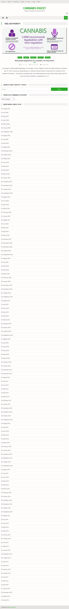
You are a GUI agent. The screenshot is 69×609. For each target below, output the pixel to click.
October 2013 (7, 539)
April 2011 (6, 585)
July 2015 (5, 473)
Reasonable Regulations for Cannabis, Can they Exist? (34, 61)
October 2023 (7, 155)
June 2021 (6, 224)
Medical (33, 57)
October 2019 (7, 293)
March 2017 (6, 396)
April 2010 (6, 600)
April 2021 (6, 231)
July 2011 (5, 577)
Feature (9, 1)
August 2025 (6, 135)
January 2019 (7, 327)
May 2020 (6, 266)
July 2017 (5, 381)
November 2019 (7, 289)
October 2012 (7, 558)
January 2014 (7, 535)
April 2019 (6, 316)
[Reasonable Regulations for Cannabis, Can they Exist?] (34, 41)
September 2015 (8, 466)
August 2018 (6, 339)
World (38, 1)
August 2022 (6, 197)
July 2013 (5, 542)
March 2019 (6, 320)
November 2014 (7, 504)
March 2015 (6, 489)
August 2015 (6, 469)
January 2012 (7, 569)
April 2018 (6, 354)
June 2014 (6, 523)
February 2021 (7, 239)
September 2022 (8, 193)
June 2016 (6, 431)
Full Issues (16, 1)
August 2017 (6, 377)
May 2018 (6, 350)
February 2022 (7, 212)
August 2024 (6, 147)
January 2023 (7, 178)
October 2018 (7, 331)
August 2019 (6, 301)
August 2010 (6, 596)
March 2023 (6, 174)
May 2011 (6, 581)
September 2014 (8, 512)
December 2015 (7, 454)
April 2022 (6, 205)
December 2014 (7, 500)
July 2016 (5, 427)
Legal (34, 1)
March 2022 (6, 208)
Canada (22, 1)
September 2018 (8, 335)
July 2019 (5, 304)
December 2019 (7, 285)
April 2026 (6, 120)
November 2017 (7, 373)
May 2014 (6, 527)
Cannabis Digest (34, 8)
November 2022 (7, 185)
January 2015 (7, 496)
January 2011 (7, 588)
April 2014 (6, 531)
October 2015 (7, 462)
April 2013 (6, 546)
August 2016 (6, 423)
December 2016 (7, 408)
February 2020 (7, 277)
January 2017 (7, 404)
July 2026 (5, 112)
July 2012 (5, 562)
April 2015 (6, 485)
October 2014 (7, 508)
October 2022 (7, 189)
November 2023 (7, 151)
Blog (20, 57)
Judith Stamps (34, 64)
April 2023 (6, 170)
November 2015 (7, 458)
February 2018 (7, 362)
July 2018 (5, 343)
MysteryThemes (12, 607)
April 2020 (6, 270)
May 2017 (6, 389)
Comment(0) (45, 64)
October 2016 (7, 416)
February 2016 (7, 446)
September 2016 (8, 420)
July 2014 (5, 519)
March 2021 (6, 235)
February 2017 (7, 400)
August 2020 (6, 258)
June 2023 (6, 162)
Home (3, 1)
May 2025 (6, 143)
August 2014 (6, 516)
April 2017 (6, 393)
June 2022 (6, 201)
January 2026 (7, 128)
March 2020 (6, 274)
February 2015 (7, 492)
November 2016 (7, 412)
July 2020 (5, 262)
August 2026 (6, 109)
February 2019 (7, 324)
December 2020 (7, 243)
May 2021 (6, 228)
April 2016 (6, 439)
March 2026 (6, 124)
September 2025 (8, 132)
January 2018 (7, 366)
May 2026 (6, 116)
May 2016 (6, 435)
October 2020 (7, 251)
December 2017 (7, 370)
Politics (40, 57)
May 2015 (6, 481)
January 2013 (7, 550)
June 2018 (6, 347)
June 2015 (6, 477)
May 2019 (6, 312)
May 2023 (6, 166)
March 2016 (6, 443)
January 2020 (7, 281)
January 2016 (7, 450)
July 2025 (5, 139)
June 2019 (6, 308)
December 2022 (7, 181)
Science (28, 1)
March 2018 (6, 358)
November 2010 (7, 592)
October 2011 (7, 573)
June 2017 (6, 385)
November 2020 (7, 247)
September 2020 (8, 254)
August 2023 (6, 158)
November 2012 (7, 554)
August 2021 (6, 220)
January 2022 (7, 216)
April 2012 (6, 565)
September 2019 (8, 297)
